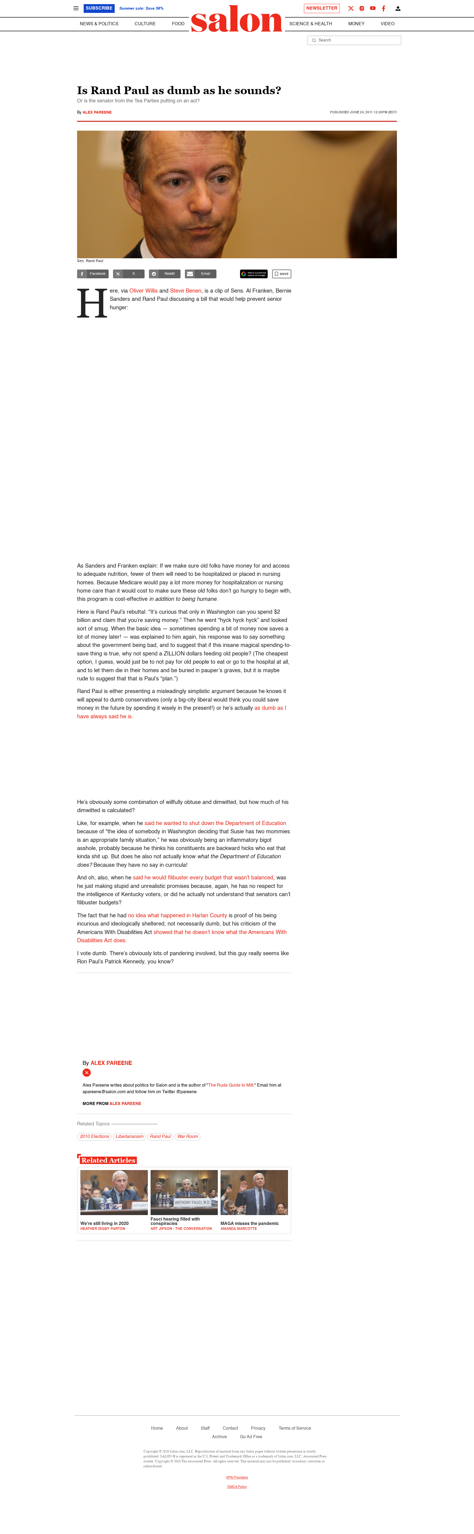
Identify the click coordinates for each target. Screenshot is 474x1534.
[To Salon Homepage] (237, 18)
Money (356, 24)
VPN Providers (237, 1477)
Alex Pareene (97, 112)
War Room (187, 1137)
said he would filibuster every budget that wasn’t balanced (203, 878)
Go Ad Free (251, 1437)
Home (157, 1428)
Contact (230, 1428)
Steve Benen (185, 291)
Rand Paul (160, 1137)
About (182, 1428)
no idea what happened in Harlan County (177, 916)
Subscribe (99, 8)
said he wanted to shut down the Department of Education (215, 823)
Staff (205, 1428)
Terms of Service (295, 1428)
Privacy (258, 1428)
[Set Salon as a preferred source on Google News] (254, 274)
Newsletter (321, 8)
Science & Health (310, 24)
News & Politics (99, 24)
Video (387, 24)
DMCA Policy (237, 1487)
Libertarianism (129, 1137)
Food (178, 24)
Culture (145, 24)
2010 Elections (94, 1137)
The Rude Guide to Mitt (230, 1085)
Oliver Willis (143, 291)
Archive (219, 1437)
